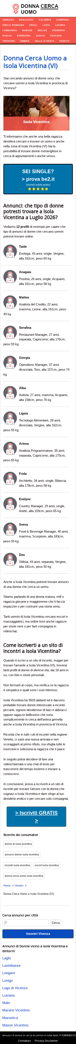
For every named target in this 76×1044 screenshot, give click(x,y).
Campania (62, 20)
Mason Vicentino (15, 1025)
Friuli (33, 25)
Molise (42, 30)
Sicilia (40, 36)
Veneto (64, 41)
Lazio (46, 25)
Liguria (60, 25)
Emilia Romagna (13, 25)
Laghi (6, 958)
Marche (27, 30)
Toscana (56, 36)
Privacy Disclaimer (46, 1041)
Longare (8, 973)
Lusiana (8, 995)
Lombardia (10, 30)
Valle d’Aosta (44, 41)
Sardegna (24, 36)
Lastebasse (11, 966)
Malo (6, 1003)
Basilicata (26, 20)
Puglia (7, 36)
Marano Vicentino (16, 1010)
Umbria (25, 41)
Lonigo (7, 981)
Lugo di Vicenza (14, 988)
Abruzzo (8, 20)
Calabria (45, 20)
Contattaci (24, 1041)
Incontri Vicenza (38, 933)
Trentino (9, 41)
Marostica (10, 1018)
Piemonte (58, 30)
